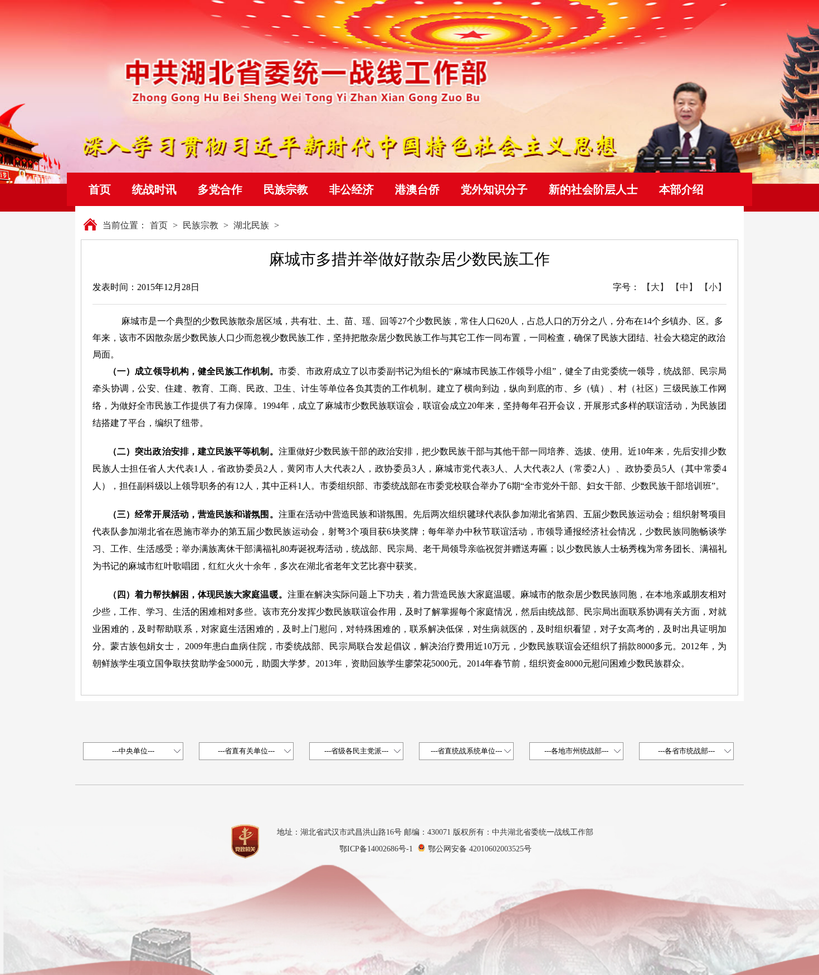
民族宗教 (286, 189)
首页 (100, 189)
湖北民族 (251, 225)
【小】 (713, 287)
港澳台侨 (417, 189)
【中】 (684, 287)
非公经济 (351, 189)
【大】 (655, 287)
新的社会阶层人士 (593, 189)
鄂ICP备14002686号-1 (376, 849)
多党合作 (220, 189)
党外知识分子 (494, 189)
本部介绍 (681, 189)
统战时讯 (154, 189)
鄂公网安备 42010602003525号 (480, 849)
